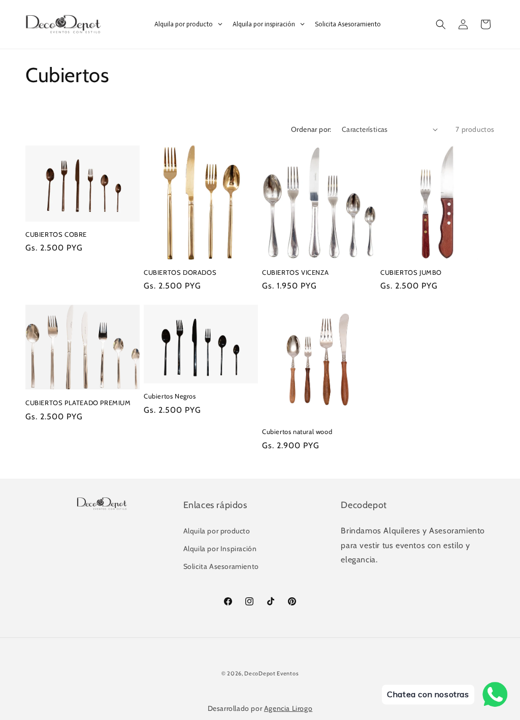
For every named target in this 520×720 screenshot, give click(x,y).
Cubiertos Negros (170, 396)
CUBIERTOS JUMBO (411, 272)
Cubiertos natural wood (297, 431)
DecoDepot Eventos (271, 673)
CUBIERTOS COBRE (56, 234)
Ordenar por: (311, 129)
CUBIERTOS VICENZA (295, 272)
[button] (441, 24)
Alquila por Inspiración (220, 548)
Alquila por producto (216, 530)
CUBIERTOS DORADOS (180, 272)
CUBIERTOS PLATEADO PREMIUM (78, 403)
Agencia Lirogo (288, 708)
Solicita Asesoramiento (221, 566)
